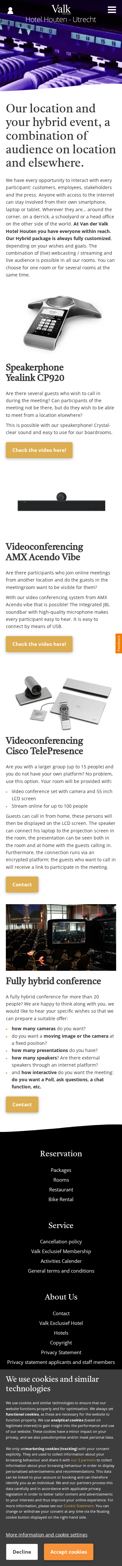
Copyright (61, 1342)
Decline (22, 1551)
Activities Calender (61, 1261)
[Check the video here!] (61, 323)
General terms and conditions (61, 1270)
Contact (22, 884)
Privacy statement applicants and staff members (61, 1362)
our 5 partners (83, 1459)
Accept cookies (68, 1551)
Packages (61, 1170)
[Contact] (61, 697)
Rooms (61, 1179)
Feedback (118, 643)
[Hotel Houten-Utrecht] (61, 15)
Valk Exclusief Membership (61, 1251)
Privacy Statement (61, 1352)
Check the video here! (39, 450)
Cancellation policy (61, 1241)
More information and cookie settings (47, 1535)
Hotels (61, 1332)
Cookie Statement (79, 1505)
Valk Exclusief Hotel (61, 1323)
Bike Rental (61, 1199)
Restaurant (61, 1189)
